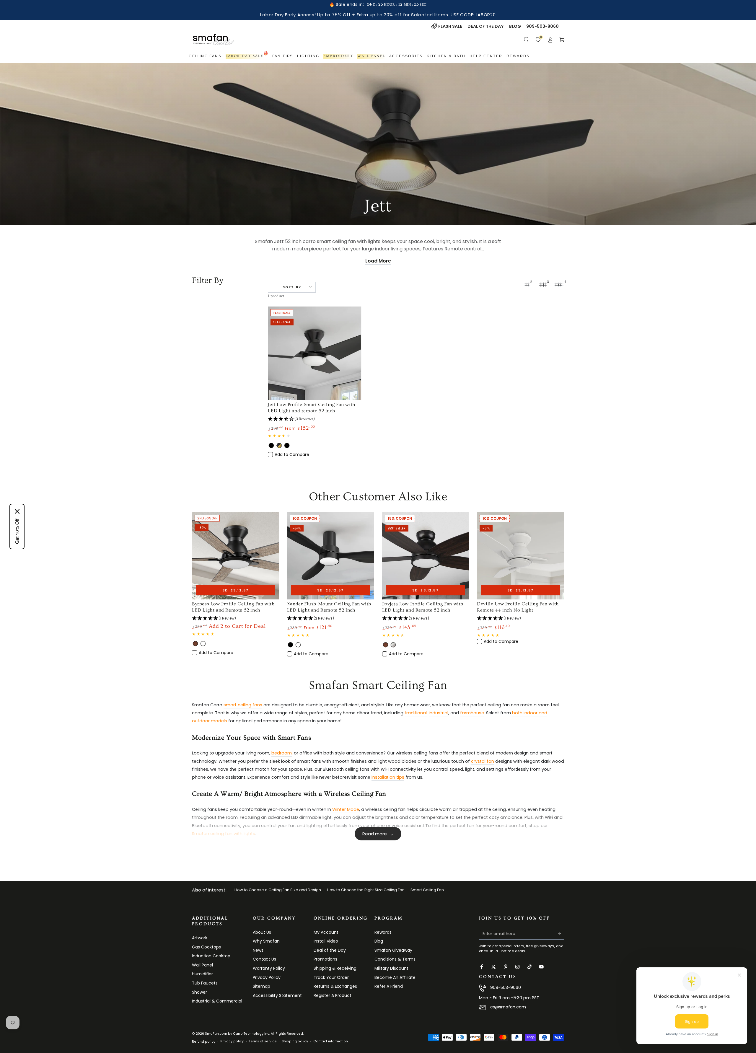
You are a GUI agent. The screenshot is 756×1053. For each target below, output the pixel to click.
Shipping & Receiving (335, 968)
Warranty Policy (269, 968)
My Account (326, 932)
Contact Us (264, 959)
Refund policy (203, 1041)
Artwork (199, 938)
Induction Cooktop (211, 956)
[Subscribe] (561, 934)
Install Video (326, 941)
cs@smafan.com (508, 1007)
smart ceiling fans (243, 705)
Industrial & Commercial (217, 1001)
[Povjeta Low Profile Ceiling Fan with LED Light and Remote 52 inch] (425, 555)
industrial (438, 713)
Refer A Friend (388, 986)
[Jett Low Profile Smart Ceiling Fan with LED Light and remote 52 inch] (314, 353)
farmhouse (472, 713)
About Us (262, 932)
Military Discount (391, 968)
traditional (416, 713)
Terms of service (263, 1041)
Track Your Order (331, 977)
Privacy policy (232, 1041)
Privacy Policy (267, 977)
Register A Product (332, 995)
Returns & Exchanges (335, 986)
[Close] (17, 511)
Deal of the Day (330, 950)
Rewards (383, 932)
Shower (199, 992)
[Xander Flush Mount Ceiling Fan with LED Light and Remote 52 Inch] (330, 555)
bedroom (281, 753)
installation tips (388, 777)
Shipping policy (295, 1041)
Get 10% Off (17, 531)
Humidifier (202, 974)
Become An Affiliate (395, 977)
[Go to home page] (213, 39)
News (258, 950)
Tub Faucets (205, 983)
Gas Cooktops (206, 947)
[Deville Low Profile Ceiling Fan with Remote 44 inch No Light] (520, 555)
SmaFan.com (216, 1033)
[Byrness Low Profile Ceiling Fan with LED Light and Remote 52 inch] (235, 555)
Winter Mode (345, 809)
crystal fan (482, 761)
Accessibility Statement (277, 995)
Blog (378, 941)
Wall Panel (202, 965)
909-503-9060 (505, 987)
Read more (378, 834)
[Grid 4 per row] (558, 284)
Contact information (330, 1041)
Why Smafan (266, 941)
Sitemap (261, 986)
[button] (526, 39)
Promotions (325, 959)
